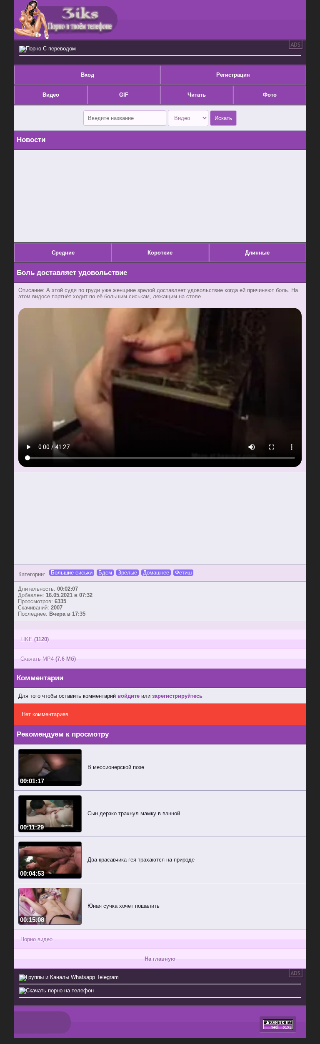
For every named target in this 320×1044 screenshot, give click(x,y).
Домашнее (156, 572)
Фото (270, 95)
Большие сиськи (71, 572)
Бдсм (105, 572)
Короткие (160, 253)
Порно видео (36, 939)
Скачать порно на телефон (60, 990)
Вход (87, 75)
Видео (50, 95)
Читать (197, 95)
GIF (123, 95)
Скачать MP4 (48, 659)
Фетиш (183, 572)
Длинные (257, 253)
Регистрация (233, 75)
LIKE (34, 639)
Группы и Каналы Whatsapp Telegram (72, 977)
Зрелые (127, 572)
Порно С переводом (51, 48)
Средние (63, 253)
